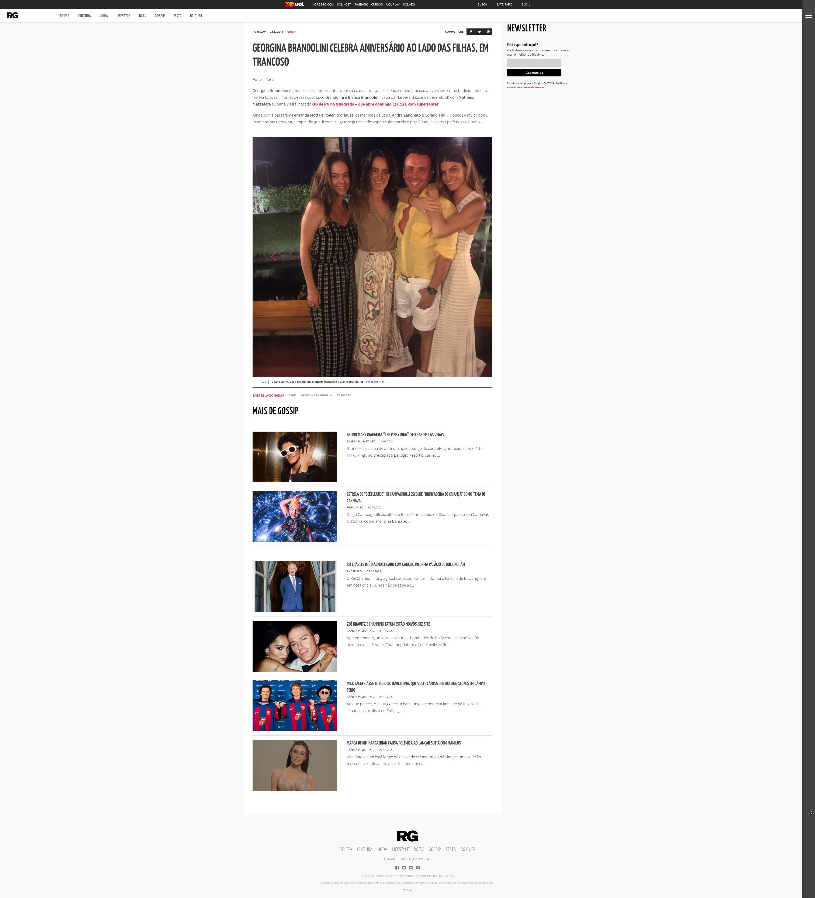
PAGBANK (361, 4)
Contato (389, 859)
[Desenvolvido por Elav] (407, 892)
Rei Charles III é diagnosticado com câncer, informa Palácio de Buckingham (406, 564)
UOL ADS (409, 4)
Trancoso (344, 395)
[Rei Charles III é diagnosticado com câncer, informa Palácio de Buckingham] (295, 611)
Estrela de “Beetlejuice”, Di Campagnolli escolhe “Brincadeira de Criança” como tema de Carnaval (416, 497)
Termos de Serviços (533, 87)
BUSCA (482, 4)
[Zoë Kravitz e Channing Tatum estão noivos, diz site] (295, 670)
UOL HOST (344, 4)
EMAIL (525, 4)
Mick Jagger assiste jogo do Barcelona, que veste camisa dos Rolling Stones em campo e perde (417, 687)
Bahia (292, 395)
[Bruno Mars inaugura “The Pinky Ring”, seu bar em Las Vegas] (295, 481)
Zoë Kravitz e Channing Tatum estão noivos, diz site (388, 624)
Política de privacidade (415, 859)
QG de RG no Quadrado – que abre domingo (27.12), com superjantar (375, 104)
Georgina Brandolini (316, 395)
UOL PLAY (393, 4)
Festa (177, 16)
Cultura (84, 16)
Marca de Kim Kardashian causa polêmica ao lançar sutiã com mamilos (404, 743)
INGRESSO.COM (323, 4)
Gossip (160, 16)
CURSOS (377, 4)
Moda (104, 16)
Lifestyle (123, 16)
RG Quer (196, 16)
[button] (481, 257)
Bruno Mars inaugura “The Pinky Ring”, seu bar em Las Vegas (395, 434)
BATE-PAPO (504, 4)
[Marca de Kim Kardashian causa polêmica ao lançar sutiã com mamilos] (295, 789)
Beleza (64, 16)
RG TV (142, 16)
